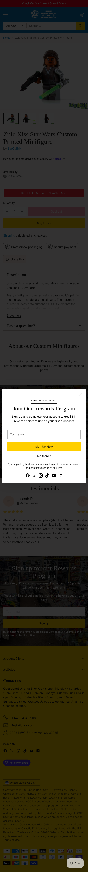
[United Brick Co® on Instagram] (40, 476)
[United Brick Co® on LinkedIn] (60, 476)
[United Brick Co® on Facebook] (27, 476)
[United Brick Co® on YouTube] (53, 476)
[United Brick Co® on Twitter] (34, 476)
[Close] (80, 395)
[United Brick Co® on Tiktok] (47, 476)
